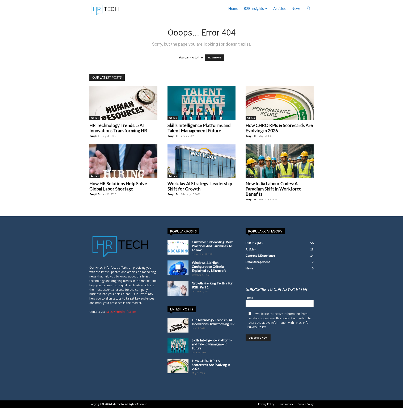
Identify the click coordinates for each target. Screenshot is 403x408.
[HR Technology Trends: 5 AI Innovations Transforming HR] (123, 103)
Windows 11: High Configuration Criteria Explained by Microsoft (209, 266)
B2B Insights (254, 8)
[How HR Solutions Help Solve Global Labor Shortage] (123, 161)
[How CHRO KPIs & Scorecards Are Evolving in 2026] (280, 103)
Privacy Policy (256, 327)
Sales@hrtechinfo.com (121, 312)
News (296, 8)
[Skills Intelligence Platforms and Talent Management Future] (201, 103)
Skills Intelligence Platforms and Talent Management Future (199, 128)
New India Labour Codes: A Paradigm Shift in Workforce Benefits (273, 189)
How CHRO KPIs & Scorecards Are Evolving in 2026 (211, 365)
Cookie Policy (306, 404)
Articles (279, 8)
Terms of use (286, 404)
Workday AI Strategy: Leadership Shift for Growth (199, 186)
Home (233, 8)
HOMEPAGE (214, 57)
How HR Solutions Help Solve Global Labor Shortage (118, 186)
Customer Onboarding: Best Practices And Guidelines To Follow (212, 246)
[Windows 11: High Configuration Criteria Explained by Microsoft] (177, 267)
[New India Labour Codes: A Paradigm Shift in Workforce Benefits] (280, 161)
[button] (309, 9)
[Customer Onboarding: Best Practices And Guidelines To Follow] (177, 247)
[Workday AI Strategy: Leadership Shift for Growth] (201, 161)
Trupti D (94, 135)
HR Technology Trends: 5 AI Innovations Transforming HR (118, 128)
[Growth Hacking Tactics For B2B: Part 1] (177, 288)
